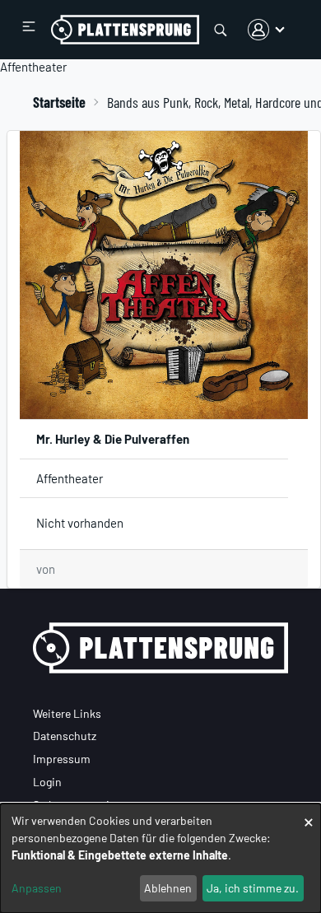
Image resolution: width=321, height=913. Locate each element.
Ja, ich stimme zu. (253, 888)
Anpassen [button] (37, 888)
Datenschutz (64, 736)
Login (47, 782)
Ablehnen (168, 888)
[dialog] (160, 858)
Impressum (62, 759)
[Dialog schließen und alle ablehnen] (308, 814)
